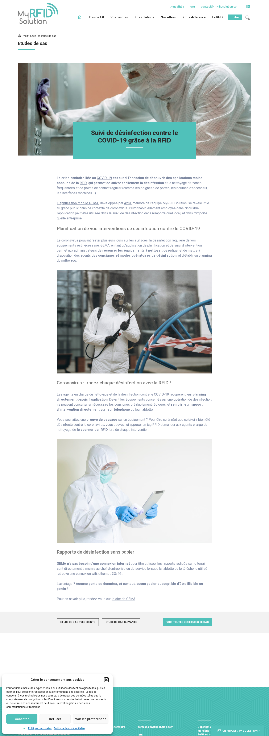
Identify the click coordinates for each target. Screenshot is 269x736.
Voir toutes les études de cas (187, 622)
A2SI (127, 203)
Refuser (55, 719)
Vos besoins (119, 17)
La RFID (217, 17)
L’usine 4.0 (96, 17)
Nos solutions (144, 17)
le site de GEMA (123, 599)
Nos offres (168, 17)
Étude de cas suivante (121, 622)
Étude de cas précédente (77, 622)
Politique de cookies (40, 728)
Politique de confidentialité (69, 728)
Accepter (22, 719)
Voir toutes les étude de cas (39, 35)
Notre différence (194, 17)
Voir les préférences (90, 719)
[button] (106, 680)
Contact (235, 17)
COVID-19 (104, 178)
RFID (83, 183)
